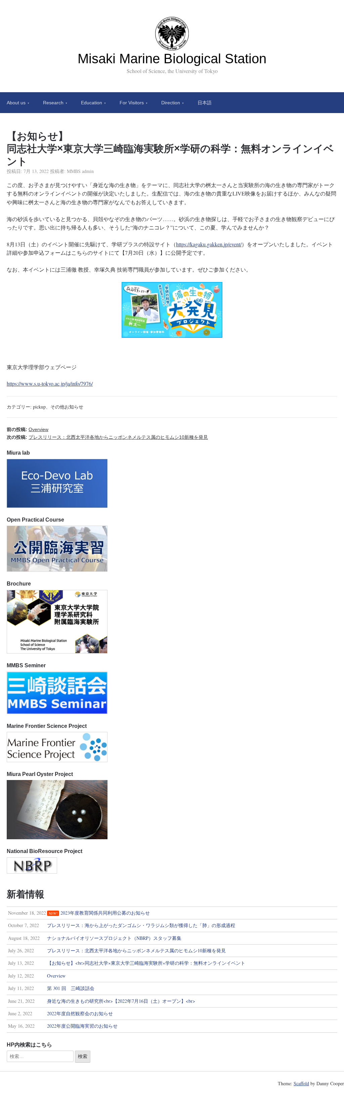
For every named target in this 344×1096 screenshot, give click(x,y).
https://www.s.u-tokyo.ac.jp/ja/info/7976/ (50, 383)
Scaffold (301, 1083)
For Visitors (132, 102)
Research (53, 102)
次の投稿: (107, 437)
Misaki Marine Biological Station (172, 58)
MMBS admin (80, 171)
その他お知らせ (66, 406)
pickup (39, 406)
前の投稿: (27, 429)
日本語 (205, 102)
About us (16, 102)
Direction (170, 102)
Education (91, 102)
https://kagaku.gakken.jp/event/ (209, 244)
